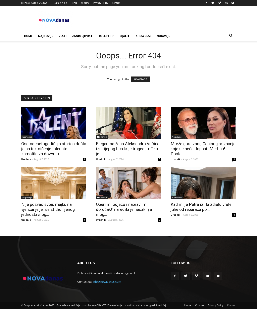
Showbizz (143, 36)
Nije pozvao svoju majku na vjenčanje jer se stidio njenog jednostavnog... (48, 209)
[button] (231, 36)
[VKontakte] (226, 3)
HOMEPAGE (140, 79)
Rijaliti (124, 36)
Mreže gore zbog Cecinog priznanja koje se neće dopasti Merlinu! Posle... (203, 148)
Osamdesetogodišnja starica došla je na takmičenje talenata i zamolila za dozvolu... (53, 148)
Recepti (104, 36)
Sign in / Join (60, 2)
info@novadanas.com (107, 282)
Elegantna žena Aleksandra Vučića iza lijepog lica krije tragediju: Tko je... (127, 148)
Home (74, 2)
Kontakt (116, 2)
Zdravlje (163, 36)
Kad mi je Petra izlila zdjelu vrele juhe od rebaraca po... (201, 207)
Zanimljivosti (82, 36)
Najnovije (45, 36)
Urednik (26, 159)
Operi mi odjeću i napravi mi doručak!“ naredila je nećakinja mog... (124, 209)
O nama (85, 2)
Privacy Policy (100, 2)
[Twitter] (213, 3)
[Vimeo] (219, 3)
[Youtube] (233, 3)
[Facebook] (206, 3)
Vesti (62, 36)
